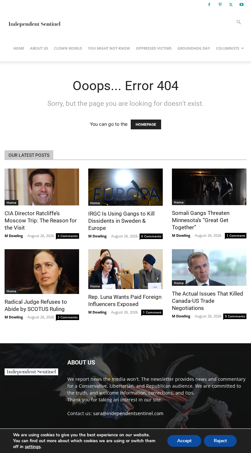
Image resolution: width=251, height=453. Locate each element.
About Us (39, 48)
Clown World (68, 48)
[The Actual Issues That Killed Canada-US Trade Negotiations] (209, 267)
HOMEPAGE (146, 124)
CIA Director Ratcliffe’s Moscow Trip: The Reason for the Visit (41, 220)
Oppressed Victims (154, 48)
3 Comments (68, 236)
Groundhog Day (193, 48)
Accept (184, 441)
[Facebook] (209, 4)
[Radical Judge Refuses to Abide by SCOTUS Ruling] (42, 271)
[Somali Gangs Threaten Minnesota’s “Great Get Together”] (209, 187)
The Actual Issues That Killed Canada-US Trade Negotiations (207, 300)
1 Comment (235, 235)
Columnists (227, 48)
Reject (220, 441)
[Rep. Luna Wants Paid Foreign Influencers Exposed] (125, 269)
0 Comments (151, 236)
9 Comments (235, 316)
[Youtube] (241, 4)
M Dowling (14, 235)
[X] (231, 4)
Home (18, 48)
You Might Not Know (109, 48)
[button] (238, 22)
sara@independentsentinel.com (128, 413)
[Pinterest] (220, 4)
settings (33, 447)
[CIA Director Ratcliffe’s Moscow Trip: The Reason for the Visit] (42, 187)
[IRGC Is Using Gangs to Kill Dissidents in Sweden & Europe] (125, 187)
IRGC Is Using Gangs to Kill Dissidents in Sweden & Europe (121, 220)
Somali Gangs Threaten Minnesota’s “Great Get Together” (200, 220)
